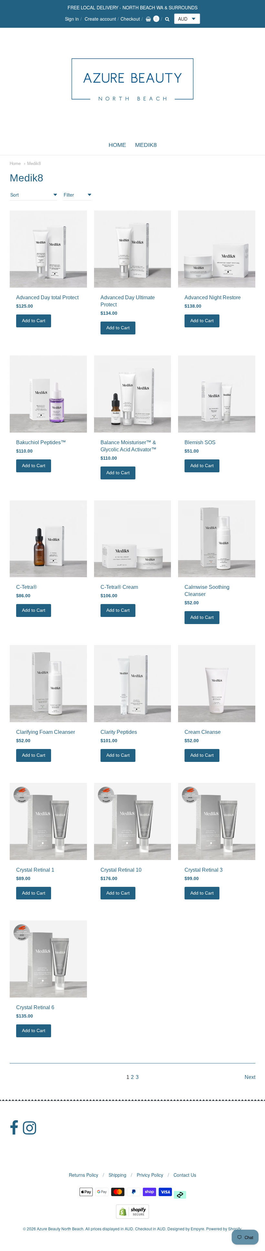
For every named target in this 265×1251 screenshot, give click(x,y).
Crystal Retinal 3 (204, 870)
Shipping (117, 1175)
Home (15, 163)
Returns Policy (83, 1175)
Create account (100, 18)
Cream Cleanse (203, 732)
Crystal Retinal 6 (35, 1007)
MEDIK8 (146, 145)
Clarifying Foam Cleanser (45, 732)
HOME (117, 145)
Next (250, 1077)
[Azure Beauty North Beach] (132, 129)
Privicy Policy (150, 1175)
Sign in (72, 18)
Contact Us (185, 1175)
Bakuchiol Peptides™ (41, 442)
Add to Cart (33, 320)
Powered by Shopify (223, 1228)
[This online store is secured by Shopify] (132, 1216)
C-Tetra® (26, 587)
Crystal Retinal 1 (35, 870)
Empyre (197, 1228)
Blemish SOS (200, 442)
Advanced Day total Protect (47, 297)
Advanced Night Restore (213, 297)
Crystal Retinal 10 (121, 870)
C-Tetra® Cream (119, 587)
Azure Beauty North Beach (60, 1228)
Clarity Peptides (119, 732)
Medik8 (34, 163)
